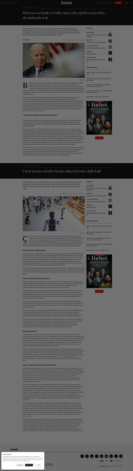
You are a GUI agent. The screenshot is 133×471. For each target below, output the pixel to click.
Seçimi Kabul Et (29, 465)
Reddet (20, 465)
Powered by (38, 467)
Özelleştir (39, 465)
